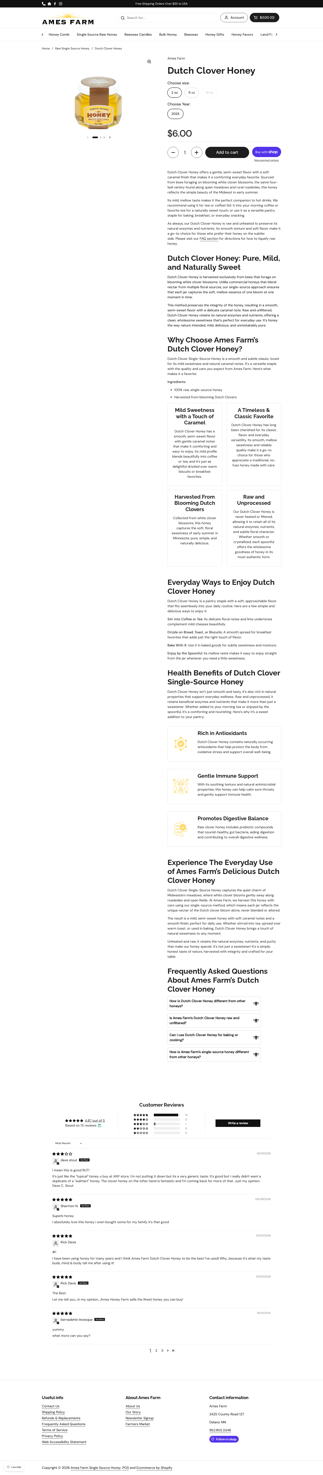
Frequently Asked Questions (63, 1424)
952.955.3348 (220, 1430)
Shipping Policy (53, 1412)
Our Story (133, 1412)
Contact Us (50, 1406)
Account (237, 17)
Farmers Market (138, 1424)
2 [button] (156, 1350)
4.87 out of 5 (95, 1120)
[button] (264, 17)
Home (46, 48)
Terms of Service (54, 1430)
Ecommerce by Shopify (154, 1467)
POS (125, 1467)
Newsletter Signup (140, 1418)
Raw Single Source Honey (72, 48)
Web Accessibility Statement (64, 1442)
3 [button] (162, 1350)
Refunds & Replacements (61, 1418)
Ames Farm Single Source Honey (96, 1467)
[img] (62, 1154)
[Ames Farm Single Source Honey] (68, 17)
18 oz (209, 92)
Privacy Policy (52, 1436)
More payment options (266, 160)
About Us (133, 1406)
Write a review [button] (238, 1123)
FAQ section (209, 238)
